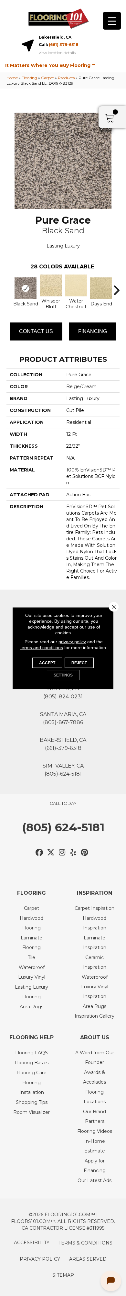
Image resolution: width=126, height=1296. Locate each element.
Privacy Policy (40, 1259)
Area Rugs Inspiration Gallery (94, 1011)
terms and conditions (41, 647)
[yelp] (73, 853)
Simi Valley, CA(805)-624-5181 (63, 770)
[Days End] (101, 288)
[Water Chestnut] (76, 285)
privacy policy (72, 641)
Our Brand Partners (94, 1116)
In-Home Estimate (94, 1146)
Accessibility (31, 1242)
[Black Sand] (25, 288)
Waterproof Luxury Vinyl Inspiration (94, 986)
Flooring (29, 77)
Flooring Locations (95, 1097)
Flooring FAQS (31, 1053)
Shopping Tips (31, 1102)
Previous (10, 287)
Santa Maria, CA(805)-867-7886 (63, 718)
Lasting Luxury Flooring (31, 992)
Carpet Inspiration (94, 908)
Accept (47, 662)
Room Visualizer (31, 1112)
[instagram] (62, 853)
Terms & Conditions (85, 1243)
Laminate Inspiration (94, 942)
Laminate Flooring (31, 942)
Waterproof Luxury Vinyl (31, 972)
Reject (79, 662)
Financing (92, 331)
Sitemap (63, 1275)
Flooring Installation (31, 1087)
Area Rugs (31, 1007)
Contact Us (36, 331)
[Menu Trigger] (112, 21)
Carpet (47, 77)
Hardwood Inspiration (94, 923)
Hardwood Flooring (31, 923)
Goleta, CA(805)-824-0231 (63, 692)
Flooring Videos (94, 1131)
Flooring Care (31, 1073)
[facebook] (39, 853)
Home (12, 77)
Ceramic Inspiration (94, 962)
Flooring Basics (31, 1063)
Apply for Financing (95, 1165)
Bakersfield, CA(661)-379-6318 (63, 744)
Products (66, 77)
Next (116, 287)
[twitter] (51, 853)
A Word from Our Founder (94, 1057)
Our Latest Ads (94, 1180)
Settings (63, 675)
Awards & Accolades (94, 1077)
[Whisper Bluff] (50, 285)
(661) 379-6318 (64, 44)
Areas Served (88, 1259)
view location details (57, 53)
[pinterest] (84, 853)
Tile (31, 957)
